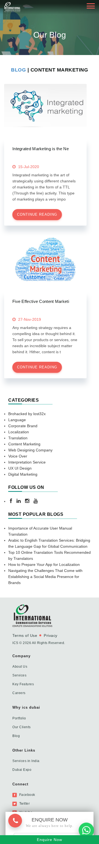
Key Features (23, 684)
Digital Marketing (22, 474)
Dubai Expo (21, 770)
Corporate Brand (22, 426)
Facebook (26, 795)
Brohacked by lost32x (27, 414)
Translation (18, 438)
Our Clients (21, 727)
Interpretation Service (27, 462)
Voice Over (17, 456)
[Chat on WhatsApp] (86, 829)
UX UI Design (20, 468)
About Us (19, 666)
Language (17, 420)
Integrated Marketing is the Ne (40, 148)
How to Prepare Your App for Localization (44, 564)
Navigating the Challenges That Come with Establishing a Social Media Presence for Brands (45, 576)
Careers (19, 693)
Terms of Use (24, 635)
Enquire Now (49, 839)
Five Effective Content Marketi (40, 301)
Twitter (24, 803)
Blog (19, 70)
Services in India (26, 761)
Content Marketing (24, 444)
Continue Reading (37, 214)
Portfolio (19, 718)
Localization (18, 432)
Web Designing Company (30, 450)
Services (19, 675)
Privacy (50, 635)
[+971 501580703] (17, 820)
